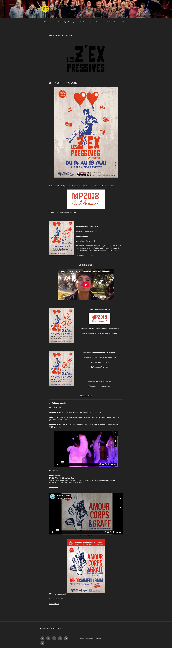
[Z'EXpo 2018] (86, 396)
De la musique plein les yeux (67, 22)
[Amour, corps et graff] (57, 594)
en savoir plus (54, 604)
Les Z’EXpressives (47, 22)
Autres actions (112, 22)
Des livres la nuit (85, 22)
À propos (99, 22)
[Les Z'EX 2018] (55, 408)
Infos (123, 22)
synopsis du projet (56, 599)
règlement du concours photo (99, 386)
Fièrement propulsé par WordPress (90, 638)
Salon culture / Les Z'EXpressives (52, 628)
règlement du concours (84, 255)
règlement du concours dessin (99, 381)
